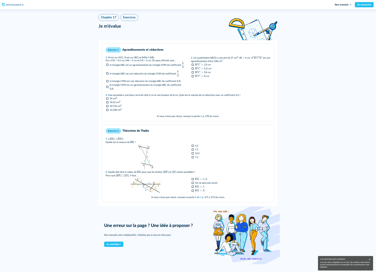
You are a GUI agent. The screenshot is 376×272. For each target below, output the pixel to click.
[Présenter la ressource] (267, 50)
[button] (188, 82)
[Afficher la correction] (260, 50)
